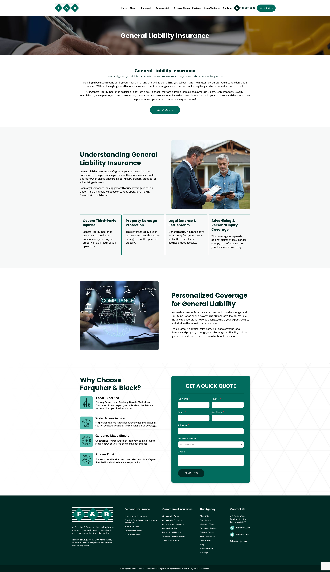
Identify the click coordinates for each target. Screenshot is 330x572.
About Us (204, 516)
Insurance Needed (188, 438)
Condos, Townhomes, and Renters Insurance (141, 521)
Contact (227, 8)
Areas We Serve (212, 8)
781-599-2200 (243, 527)
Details (181, 451)
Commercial (162, 8)
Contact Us (205, 540)
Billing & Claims (182, 8)
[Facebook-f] (241, 541)
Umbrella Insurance (133, 530)
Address (182, 425)
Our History (205, 520)
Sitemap (204, 552)
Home (124, 8)
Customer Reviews (208, 528)
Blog (202, 544)
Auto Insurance (132, 526)
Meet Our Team (207, 524)
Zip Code (217, 412)
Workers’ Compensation (173, 536)
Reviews (196, 8)
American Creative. (202, 568)
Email (181, 412)
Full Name (183, 398)
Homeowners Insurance (136, 516)
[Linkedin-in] (245, 541)
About (133, 8)
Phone (215, 398)
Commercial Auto (170, 516)
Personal (146, 8)
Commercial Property (172, 520)
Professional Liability (171, 532)
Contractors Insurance (173, 524)
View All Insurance (133, 534)
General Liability (169, 528)
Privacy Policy (206, 548)
